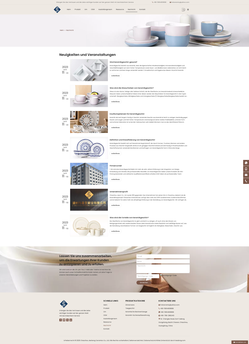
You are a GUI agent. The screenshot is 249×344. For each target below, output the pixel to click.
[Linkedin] (64, 320)
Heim (105, 305)
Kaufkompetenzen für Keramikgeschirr (127, 114)
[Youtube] (71, 320)
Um (104, 312)
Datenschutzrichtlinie (152, 340)
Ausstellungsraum (110, 318)
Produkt (106, 308)
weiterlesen (115, 76)
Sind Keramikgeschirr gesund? (123, 62)
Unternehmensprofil (119, 191)
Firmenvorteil (116, 165)
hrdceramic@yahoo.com (180, 2)
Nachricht (107, 325)
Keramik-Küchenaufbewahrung (137, 315)
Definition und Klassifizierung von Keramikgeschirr (132, 140)
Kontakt (106, 329)
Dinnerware (129, 305)
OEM (105, 315)
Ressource (107, 322)
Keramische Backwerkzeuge (136, 312)
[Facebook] (60, 320)
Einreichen (144, 282)
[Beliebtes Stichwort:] (183, 9)
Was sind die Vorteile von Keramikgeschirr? (129, 217)
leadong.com (180, 340)
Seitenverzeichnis (136, 340)
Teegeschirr (130, 308)
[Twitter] (67, 320)
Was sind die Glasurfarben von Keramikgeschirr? (132, 88)
